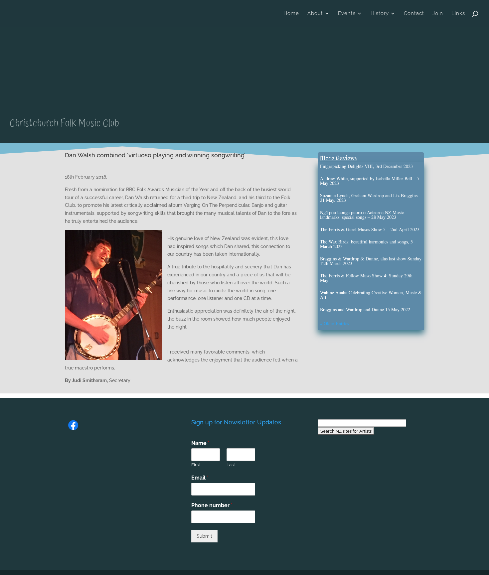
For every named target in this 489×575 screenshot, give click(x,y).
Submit (204, 536)
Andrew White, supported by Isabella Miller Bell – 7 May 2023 (369, 180)
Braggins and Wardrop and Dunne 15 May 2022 (365, 309)
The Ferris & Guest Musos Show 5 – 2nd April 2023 (369, 229)
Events (347, 13)
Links (458, 13)
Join (437, 13)
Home (291, 13)
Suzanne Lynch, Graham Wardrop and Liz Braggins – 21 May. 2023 (370, 197)
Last (231, 464)
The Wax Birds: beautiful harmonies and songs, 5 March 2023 (366, 243)
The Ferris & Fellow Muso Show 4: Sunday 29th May (366, 277)
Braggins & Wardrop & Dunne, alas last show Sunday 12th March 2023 (370, 260)
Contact (414, 13)
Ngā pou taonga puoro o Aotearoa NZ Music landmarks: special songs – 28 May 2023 (362, 214)
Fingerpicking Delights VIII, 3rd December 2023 (366, 166)
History (380, 13)
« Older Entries (334, 323)
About (315, 13)
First (195, 464)
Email (200, 478)
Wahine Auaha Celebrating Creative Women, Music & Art (371, 294)
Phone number (212, 505)
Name (200, 443)
